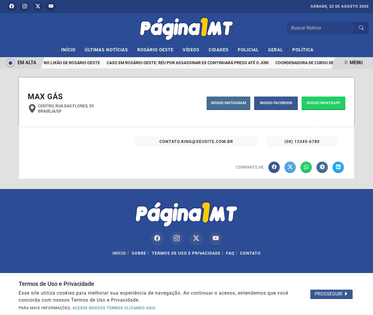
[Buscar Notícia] (361, 28)
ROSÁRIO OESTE (157, 49)
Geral (278, 49)
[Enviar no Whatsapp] (306, 167)
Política (303, 49)
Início (70, 49)
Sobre (139, 253)
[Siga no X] (38, 6)
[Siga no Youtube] (51, 6)
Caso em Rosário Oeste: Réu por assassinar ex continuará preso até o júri (186, 62)
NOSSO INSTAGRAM (228, 103)
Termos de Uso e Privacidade (186, 253)
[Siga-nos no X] (196, 238)
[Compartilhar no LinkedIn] (338, 167)
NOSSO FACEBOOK (276, 103)
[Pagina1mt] (186, 27)
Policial (251, 49)
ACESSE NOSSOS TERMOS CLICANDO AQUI (114, 308)
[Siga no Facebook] (11, 6)
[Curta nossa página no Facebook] (157, 238)
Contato (250, 253)
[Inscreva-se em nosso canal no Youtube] (215, 238)
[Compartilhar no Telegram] (322, 167)
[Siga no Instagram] (24, 6)
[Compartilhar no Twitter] (290, 167)
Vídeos (193, 49)
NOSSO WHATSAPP (323, 103)
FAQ (230, 253)
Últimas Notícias (109, 49)
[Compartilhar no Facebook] (274, 167)
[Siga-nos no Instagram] (176, 238)
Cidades (221, 49)
